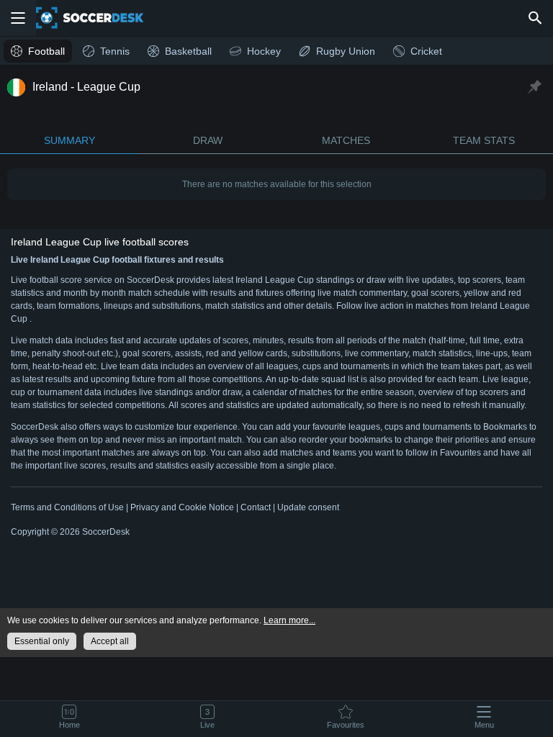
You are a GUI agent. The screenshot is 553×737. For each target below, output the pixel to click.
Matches (346, 140)
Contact (255, 507)
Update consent (308, 507)
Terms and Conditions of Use (67, 507)
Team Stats (484, 140)
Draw (207, 140)
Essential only (41, 641)
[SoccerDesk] (98, 18)
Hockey (264, 51)
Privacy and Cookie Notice (182, 507)
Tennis (115, 51)
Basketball (188, 51)
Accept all (110, 641)
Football (46, 51)
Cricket (426, 51)
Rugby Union (345, 51)
